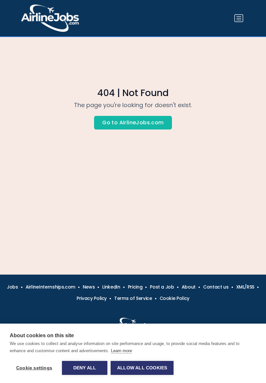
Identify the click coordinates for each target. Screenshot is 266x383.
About (189, 287)
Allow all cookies (142, 367)
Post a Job (162, 287)
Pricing (135, 287)
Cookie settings (34, 367)
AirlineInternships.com (50, 287)
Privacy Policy (92, 298)
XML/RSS (245, 287)
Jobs (12, 287)
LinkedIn (111, 287)
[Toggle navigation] (239, 18)
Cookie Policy (174, 298)
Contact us (216, 287)
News (89, 287)
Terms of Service (133, 298)
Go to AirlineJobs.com (132, 122)
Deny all (84, 367)
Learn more (121, 350)
